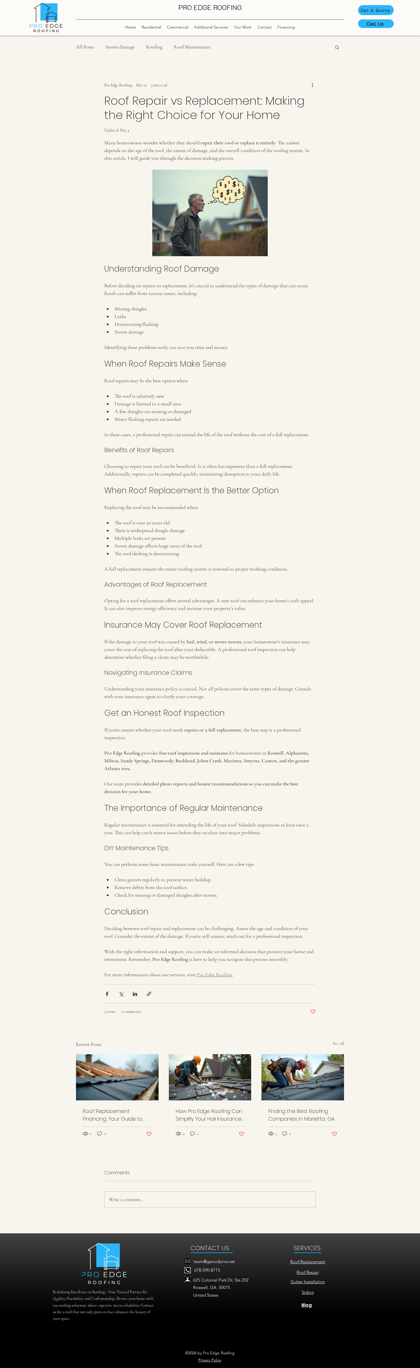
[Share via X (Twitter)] (121, 994)
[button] (337, 47)
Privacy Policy (209, 1360)
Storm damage (120, 47)
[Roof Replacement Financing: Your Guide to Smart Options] (117, 1077)
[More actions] (312, 85)
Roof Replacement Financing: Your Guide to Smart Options (113, 1115)
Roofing (154, 47)
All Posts (85, 47)
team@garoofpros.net (214, 1261)
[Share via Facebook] (107, 994)
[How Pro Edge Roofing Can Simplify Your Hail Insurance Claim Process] (210, 1077)
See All (338, 1043)
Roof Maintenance (192, 47)
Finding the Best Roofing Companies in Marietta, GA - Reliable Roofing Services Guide (301, 1115)
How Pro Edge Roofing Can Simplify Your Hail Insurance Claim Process (209, 1115)
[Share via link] (149, 994)
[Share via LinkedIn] (135, 994)
